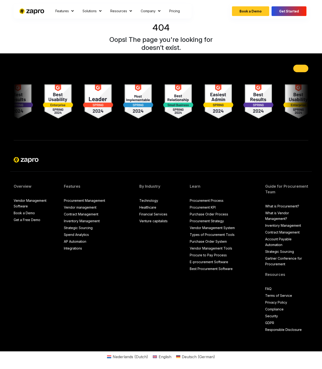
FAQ (268, 289)
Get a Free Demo (27, 220)
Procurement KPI (203, 207)
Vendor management (80, 207)
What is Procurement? (282, 206)
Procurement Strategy (207, 221)
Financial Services (153, 214)
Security (271, 316)
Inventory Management (82, 221)
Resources (118, 11)
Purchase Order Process (209, 214)
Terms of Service (278, 296)
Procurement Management (84, 200)
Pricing (174, 11)
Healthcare (147, 207)
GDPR (269, 323)
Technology (148, 200)
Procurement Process (206, 200)
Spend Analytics (76, 235)
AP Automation (75, 241)
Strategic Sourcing (78, 228)
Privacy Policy (276, 302)
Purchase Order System (208, 241)
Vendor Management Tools (211, 248)
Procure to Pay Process (208, 255)
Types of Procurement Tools (212, 235)
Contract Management (81, 214)
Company (148, 11)
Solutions (90, 11)
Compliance (274, 309)
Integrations (73, 248)
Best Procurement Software (211, 269)
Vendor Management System (212, 228)
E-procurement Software (209, 262)
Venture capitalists (153, 221)
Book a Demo (250, 11)
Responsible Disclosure (283, 330)
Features (62, 11)
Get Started (289, 11)
